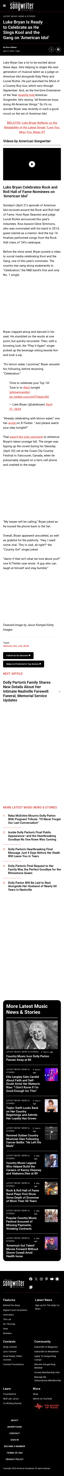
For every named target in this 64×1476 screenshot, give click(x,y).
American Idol (10, 646)
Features (9, 1300)
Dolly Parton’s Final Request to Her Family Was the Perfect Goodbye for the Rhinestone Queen (34, 869)
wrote (12, 423)
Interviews (8, 1314)
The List (7, 1319)
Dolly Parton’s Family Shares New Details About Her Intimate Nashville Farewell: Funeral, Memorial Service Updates (26, 691)
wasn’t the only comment (26, 437)
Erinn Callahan (11, 47)
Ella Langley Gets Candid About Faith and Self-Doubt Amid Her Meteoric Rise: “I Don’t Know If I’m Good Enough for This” (23, 1084)
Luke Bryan (23, 646)
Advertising (14, 1427)
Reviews (7, 1333)
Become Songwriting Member (44, 1366)
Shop (35, 1394)
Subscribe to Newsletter (46, 1351)
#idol (26, 387)
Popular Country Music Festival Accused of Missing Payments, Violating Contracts (21, 1223)
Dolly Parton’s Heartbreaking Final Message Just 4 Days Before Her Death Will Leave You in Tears (34, 853)
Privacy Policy (15, 1459)
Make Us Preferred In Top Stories (22, 664)
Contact (14, 1433)
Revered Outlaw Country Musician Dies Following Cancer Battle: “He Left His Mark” (23, 1141)
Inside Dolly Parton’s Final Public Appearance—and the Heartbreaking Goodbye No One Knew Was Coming (32, 836)
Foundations (9, 1394)
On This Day (9, 1324)
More (36, 1388)
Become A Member (14, 1446)
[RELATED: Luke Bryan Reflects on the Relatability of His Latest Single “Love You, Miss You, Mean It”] (32, 127)
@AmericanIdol (19, 392)
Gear (5, 1328)
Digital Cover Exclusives (15, 1310)
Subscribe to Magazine (46, 1347)
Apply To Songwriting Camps (45, 1358)
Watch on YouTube (42, 1398)
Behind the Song (11, 1305)
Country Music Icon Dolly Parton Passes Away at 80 (27, 1058)
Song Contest (10, 1347)
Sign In (15, 1440)
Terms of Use (15, 1453)
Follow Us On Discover (17, 655)
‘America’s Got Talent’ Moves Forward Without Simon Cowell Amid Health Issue (22, 1251)
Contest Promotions (13, 1364)
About (14, 1420)
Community (42, 1341)
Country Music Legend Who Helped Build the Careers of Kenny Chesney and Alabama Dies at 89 (23, 1168)
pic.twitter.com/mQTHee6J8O (29, 397)
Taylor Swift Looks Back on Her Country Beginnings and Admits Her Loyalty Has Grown (22, 1113)
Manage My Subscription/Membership (47, 1379)
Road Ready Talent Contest (12, 1358)
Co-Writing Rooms (12, 1403)
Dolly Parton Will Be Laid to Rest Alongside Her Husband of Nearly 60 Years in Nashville (32, 886)
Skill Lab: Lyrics (11, 1398)
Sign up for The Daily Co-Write (47, 1307)
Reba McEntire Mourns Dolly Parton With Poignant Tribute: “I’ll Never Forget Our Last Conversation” (34, 819)
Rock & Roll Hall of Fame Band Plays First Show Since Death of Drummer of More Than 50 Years (22, 1196)
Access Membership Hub (46, 1372)
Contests (9, 1341)
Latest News (43, 1300)
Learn (7, 1388)
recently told (26, 95)
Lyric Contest (9, 1351)
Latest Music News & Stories (19, 16)
